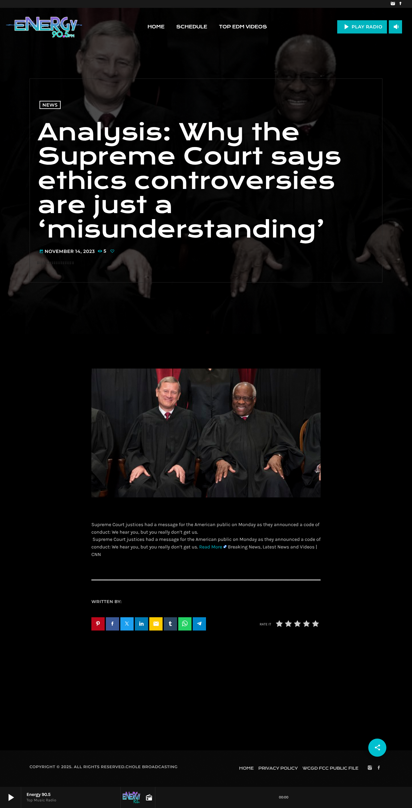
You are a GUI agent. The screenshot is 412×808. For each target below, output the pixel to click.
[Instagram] (393, 4)
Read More (210, 547)
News (50, 105)
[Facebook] (400, 4)
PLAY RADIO (362, 26)
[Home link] (44, 27)
